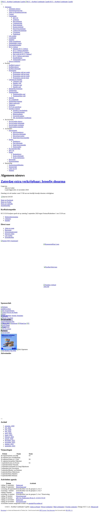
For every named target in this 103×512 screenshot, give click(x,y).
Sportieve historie (14, 109)
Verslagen (12, 105)
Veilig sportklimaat (15, 41)
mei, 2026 (8, 431)
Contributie (12, 38)
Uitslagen (8, 219)
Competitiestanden (19, 112)
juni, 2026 (8, 429)
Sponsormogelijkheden (16, 165)
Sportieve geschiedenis (20, 110)
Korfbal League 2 (14, 65)
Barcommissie (17, 21)
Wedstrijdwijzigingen (15, 89)
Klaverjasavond (21, 487)
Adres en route (9, 228)
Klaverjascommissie (19, 29)
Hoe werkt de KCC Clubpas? (22, 54)
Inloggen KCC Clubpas (20, 49)
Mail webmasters (59, 507)
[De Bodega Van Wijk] (8, 350)
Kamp (11, 152)
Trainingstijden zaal (19, 94)
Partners (11, 170)
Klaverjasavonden (18, 136)
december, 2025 (10, 440)
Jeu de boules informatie (16, 123)
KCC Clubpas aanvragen (21, 56)
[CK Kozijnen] (6, 329)
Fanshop (11, 39)
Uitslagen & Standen (15, 79)
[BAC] (3, 314)
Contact (11, 14)
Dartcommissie (17, 25)
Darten (11, 139)
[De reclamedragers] (7, 311)
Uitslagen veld (17, 81)
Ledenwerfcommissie (19, 30)
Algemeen (8, 7)
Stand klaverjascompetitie (21, 138)
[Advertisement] (9, 386)
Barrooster (12, 159)
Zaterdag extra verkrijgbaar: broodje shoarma (33, 181)
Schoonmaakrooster (11, 232)
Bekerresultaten (18, 114)
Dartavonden (17, 147)
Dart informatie (18, 143)
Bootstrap (3, 510)
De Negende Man (14, 149)
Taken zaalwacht (14, 103)
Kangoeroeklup (14, 161)
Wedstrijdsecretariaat (15, 101)
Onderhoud (16, 34)
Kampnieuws (17, 154)
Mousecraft (94, 507)
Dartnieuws (16, 141)
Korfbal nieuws (14, 67)
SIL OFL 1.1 (69, 510)
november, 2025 (10, 442)
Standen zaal (17, 87)
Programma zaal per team (21, 78)
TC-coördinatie (14, 99)
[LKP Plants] (5, 325)
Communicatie (17, 23)
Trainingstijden (13, 92)
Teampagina (13, 90)
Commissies (12, 16)
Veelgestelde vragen (15, 43)
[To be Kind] (5, 332)
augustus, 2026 (9, 426)
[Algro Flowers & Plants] (9, 312)
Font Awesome (51, 510)
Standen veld (17, 83)
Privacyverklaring (14, 61)
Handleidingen (17, 58)
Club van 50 (13, 168)
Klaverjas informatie (19, 134)
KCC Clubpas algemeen (20, 50)
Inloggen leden (9, 234)
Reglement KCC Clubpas (21, 52)
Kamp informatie (18, 156)
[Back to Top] (1, 418)
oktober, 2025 (9, 444)
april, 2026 (8, 433)
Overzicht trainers (18, 116)
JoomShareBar (5, 205)
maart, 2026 (8, 435)
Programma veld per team (21, 74)
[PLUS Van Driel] (7, 318)
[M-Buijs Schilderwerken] (9, 309)
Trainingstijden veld (19, 96)
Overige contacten (71, 507)
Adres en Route (35, 507)
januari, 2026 (9, 439)
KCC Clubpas (13, 47)
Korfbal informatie (15, 69)
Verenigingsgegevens (15, 10)
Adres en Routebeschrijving (18, 12)
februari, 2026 (9, 437)
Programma (12, 70)
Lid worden (12, 36)
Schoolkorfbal (9, 237)
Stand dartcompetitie (19, 145)
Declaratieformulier (15, 45)
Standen (7, 220)
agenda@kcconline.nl (35, 503)
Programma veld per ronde (21, 72)
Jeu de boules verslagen (16, 125)
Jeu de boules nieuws (15, 121)
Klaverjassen (13, 130)
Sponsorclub (13, 167)
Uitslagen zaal (17, 85)
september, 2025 (10, 446)
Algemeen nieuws (14, 9)
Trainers (11, 98)
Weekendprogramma (11, 217)
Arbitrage (16, 19)
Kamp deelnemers (18, 158)
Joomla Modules (6, 315)
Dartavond (19, 485)
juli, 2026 (8, 428)
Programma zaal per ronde (21, 76)
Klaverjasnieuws (18, 132)
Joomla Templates (17, 315)
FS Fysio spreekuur (15, 107)
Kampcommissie (18, 27)
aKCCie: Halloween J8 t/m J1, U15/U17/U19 (30, 498)
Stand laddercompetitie (16, 127)
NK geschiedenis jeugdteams (22, 118)
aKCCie (15, 18)
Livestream (16, 32)
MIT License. (43, 510)
